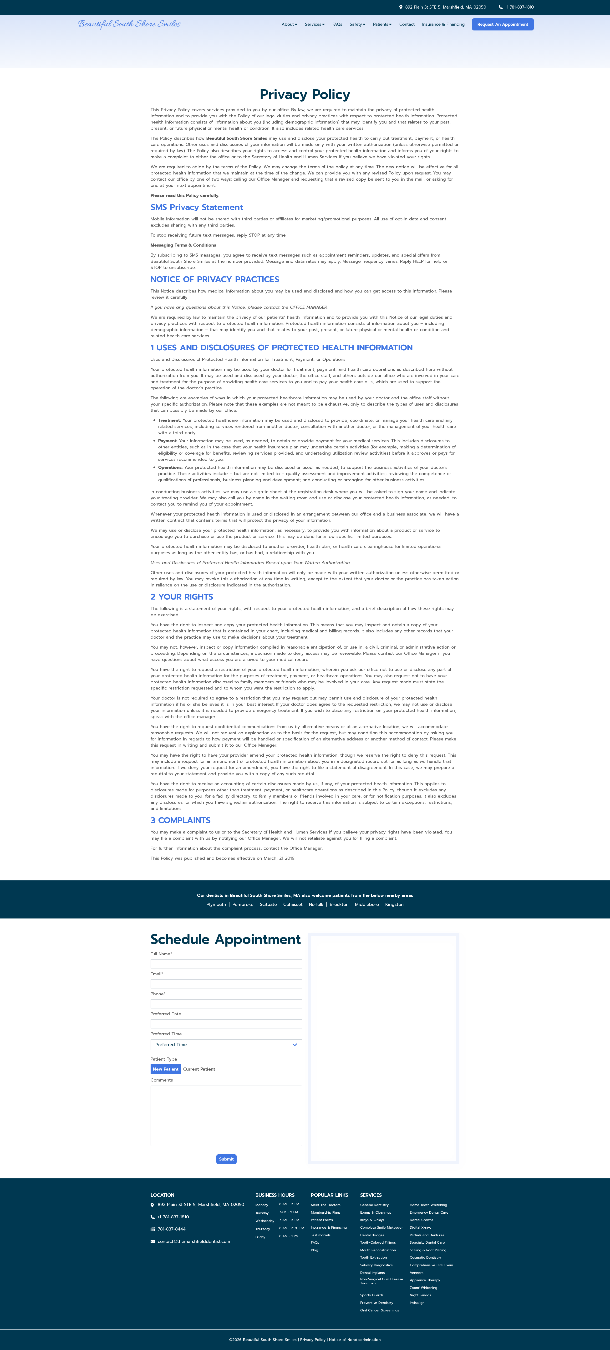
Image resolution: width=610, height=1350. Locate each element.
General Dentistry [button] (374, 1205)
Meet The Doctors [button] (326, 1205)
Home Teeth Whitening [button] (428, 1205)
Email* (157, 974)
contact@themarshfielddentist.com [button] (194, 1241)
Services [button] (313, 24)
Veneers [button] (416, 1273)
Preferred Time (166, 1034)
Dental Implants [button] (372, 1273)
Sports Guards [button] (371, 1295)
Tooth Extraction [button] (373, 1258)
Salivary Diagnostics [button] (376, 1265)
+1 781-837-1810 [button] (519, 7)
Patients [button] (380, 24)
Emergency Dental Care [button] (429, 1213)
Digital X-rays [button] (420, 1228)
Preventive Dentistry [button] (376, 1303)
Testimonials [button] (320, 1235)
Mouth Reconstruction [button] (378, 1250)
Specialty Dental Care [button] (427, 1243)
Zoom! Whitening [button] (423, 1288)
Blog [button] (314, 1250)
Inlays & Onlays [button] (372, 1220)
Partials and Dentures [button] (427, 1235)
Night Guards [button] (420, 1295)
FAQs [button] (337, 24)
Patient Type (164, 1059)
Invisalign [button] (417, 1303)
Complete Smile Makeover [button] (381, 1228)
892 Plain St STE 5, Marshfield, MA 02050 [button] (445, 7)
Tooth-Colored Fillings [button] (378, 1243)
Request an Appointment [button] (503, 24)
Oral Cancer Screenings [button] (379, 1311)
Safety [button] (356, 24)
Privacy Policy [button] (312, 1340)
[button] (129, 24)
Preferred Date (166, 1014)
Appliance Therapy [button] (425, 1280)
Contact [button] (407, 24)
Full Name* (161, 954)
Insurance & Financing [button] (443, 24)
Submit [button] (226, 1159)
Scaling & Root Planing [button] (428, 1250)
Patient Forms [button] (322, 1220)
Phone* (158, 994)
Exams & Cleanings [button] (375, 1213)
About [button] (288, 24)
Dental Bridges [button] (372, 1235)
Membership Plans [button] (326, 1213)
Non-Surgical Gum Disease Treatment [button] (381, 1281)
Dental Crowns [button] (421, 1220)
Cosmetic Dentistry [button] (425, 1258)
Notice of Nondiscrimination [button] (355, 1340)
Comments (162, 1080)
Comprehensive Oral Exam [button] (431, 1265)
